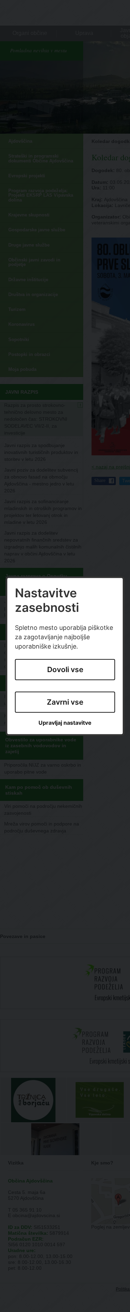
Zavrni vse (65, 702)
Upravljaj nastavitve (65, 723)
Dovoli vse (65, 669)
